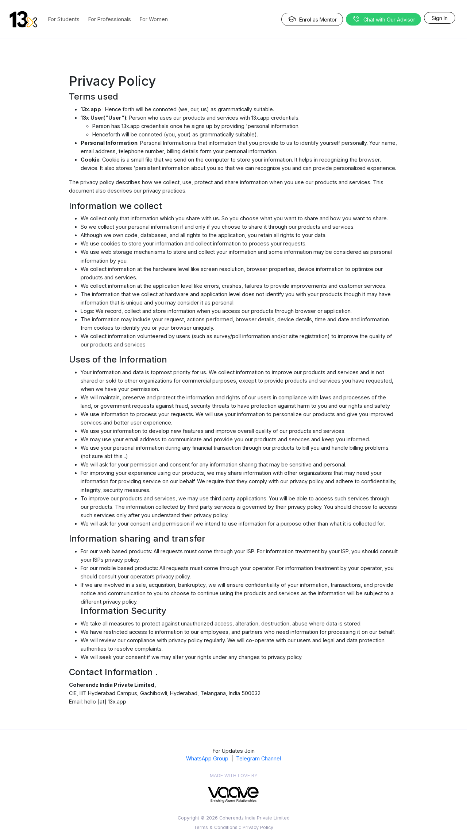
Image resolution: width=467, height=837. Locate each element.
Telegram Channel (258, 758)
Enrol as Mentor (312, 19)
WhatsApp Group (207, 758)
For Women (154, 19)
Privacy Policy (258, 827)
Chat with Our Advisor (383, 19)
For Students (64, 19)
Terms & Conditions (216, 827)
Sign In (440, 18)
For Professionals (109, 19)
